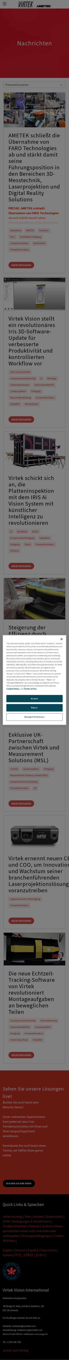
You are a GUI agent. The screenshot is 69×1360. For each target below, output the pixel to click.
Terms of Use (30, 689)
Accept (34, 698)
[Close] (61, 639)
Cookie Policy (12, 689)
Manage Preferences (34, 717)
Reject (34, 707)
